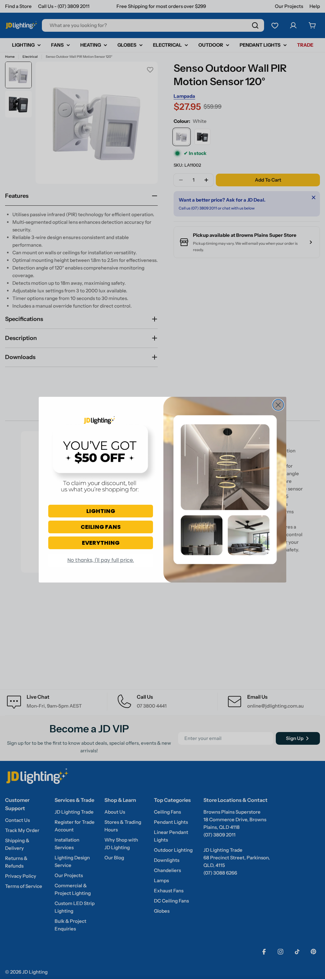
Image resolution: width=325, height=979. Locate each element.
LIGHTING (100, 511)
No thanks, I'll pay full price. (100, 560)
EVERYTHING (101, 543)
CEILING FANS (101, 527)
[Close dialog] (278, 404)
